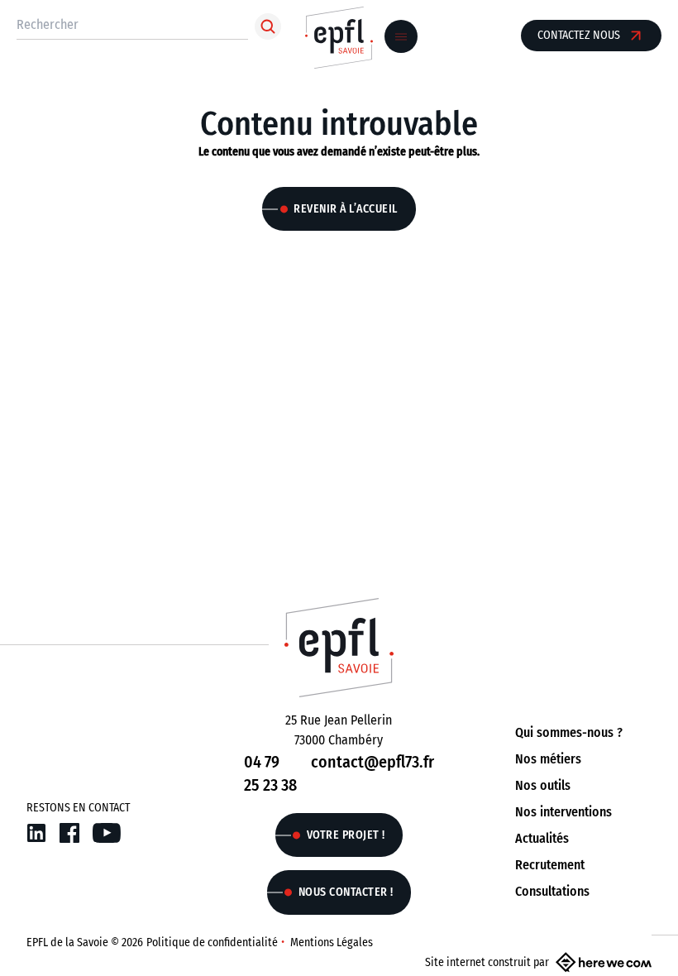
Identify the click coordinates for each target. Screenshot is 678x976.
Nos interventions (563, 812)
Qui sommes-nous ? (569, 732)
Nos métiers (548, 759)
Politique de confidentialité (212, 942)
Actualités (542, 838)
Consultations (552, 891)
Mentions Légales (331, 942)
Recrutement (550, 865)
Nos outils (543, 785)
